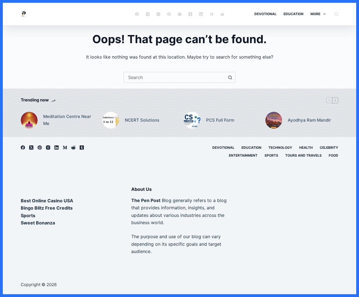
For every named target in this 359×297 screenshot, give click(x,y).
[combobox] (174, 77)
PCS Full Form (220, 120)
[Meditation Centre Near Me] (29, 120)
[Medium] (211, 14)
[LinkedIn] (201, 14)
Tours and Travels (303, 155)
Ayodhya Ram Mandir (309, 120)
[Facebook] (137, 14)
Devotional (265, 14)
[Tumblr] (190, 14)
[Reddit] (222, 14)
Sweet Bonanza (38, 223)
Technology (280, 147)
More (315, 14)
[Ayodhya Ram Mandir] (273, 120)
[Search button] (230, 77)
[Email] (179, 14)
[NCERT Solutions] (110, 120)
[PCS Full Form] (192, 120)
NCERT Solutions (142, 120)
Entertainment (243, 155)
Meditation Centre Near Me (67, 120)
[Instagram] (158, 14)
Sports (271, 155)
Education (293, 14)
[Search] (336, 14)
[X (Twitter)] (147, 14)
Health (306, 147)
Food (333, 155)
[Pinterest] (169, 14)
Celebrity (329, 147)
